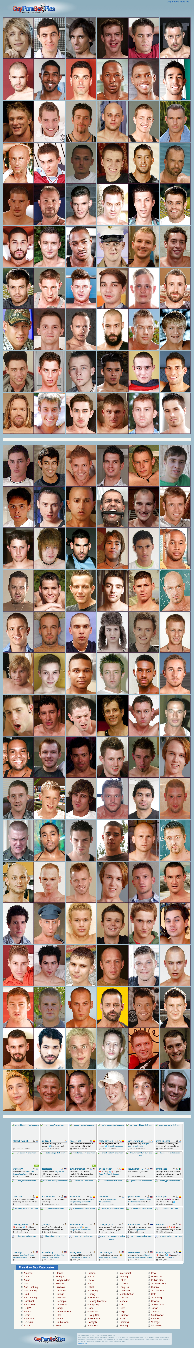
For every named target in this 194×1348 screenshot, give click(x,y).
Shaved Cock (158, 1283)
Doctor (59, 1318)
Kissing (123, 1276)
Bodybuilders (63, 1280)
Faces (90, 1276)
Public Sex (157, 1280)
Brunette (60, 1283)
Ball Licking (30, 1297)
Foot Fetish (93, 1297)
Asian (27, 1280)
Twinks (155, 1311)
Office (122, 1304)
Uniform (155, 1318)
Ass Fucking (31, 1287)
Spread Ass (157, 1304)
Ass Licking (30, 1290)
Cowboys (61, 1297)
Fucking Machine (97, 1301)
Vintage (155, 1322)
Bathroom (29, 1304)
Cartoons (61, 1290)
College (60, 1294)
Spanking (156, 1297)
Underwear (157, 1315)
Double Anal (62, 1322)
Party (122, 1318)
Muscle (123, 1301)
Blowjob (60, 1276)
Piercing (124, 1322)
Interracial (125, 1273)
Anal (26, 1276)
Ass (26, 1283)
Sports (155, 1301)
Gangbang (93, 1304)
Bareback (29, 1301)
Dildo (58, 1315)
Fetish (90, 1287)
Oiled (122, 1308)
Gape (90, 1308)
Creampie (61, 1301)
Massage (124, 1290)
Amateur (28, 1273)
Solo (153, 1294)
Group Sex (93, 1315)
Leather (123, 1283)
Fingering (92, 1290)
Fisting (91, 1294)
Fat (89, 1283)
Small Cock (157, 1290)
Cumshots (61, 1304)
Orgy (122, 1311)
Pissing (123, 1325)
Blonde (59, 1273)
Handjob (92, 1322)
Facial (90, 1280)
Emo (58, 1325)
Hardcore (92, 1325)
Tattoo (154, 1308)
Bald (26, 1294)
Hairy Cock (93, 1318)
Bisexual (28, 1322)
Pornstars (156, 1276)
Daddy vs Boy (64, 1311)
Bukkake (60, 1287)
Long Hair (124, 1287)
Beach (27, 1311)
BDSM (27, 1308)
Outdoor (124, 1315)
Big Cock (29, 1318)
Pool (153, 1273)
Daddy (59, 1308)
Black (27, 1325)
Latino (122, 1280)
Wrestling (156, 1325)
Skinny (155, 1287)
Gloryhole (92, 1311)
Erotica (91, 1273)
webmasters (82, 1343)
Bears (27, 1315)
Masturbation (126, 1294)
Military (123, 1297)
